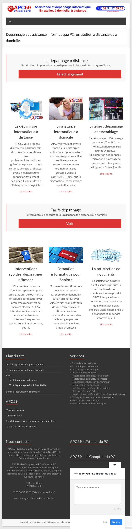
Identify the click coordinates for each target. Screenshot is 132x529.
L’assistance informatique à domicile (66, 131)
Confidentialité (14, 415)
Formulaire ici (46, 498)
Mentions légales (15, 409)
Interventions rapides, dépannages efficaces (26, 274)
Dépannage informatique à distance (25, 369)
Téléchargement (70, 74)
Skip (105, 522)
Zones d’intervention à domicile (23, 391)
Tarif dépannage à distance (23, 379)
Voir (69, 223)
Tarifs (9, 375)
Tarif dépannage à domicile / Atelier (28, 385)
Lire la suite (26, 191)
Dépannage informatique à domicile (25, 364)
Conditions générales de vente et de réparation (30, 420)
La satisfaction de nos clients (21, 426)
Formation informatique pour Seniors (66, 274)
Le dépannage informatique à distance (26, 131)
